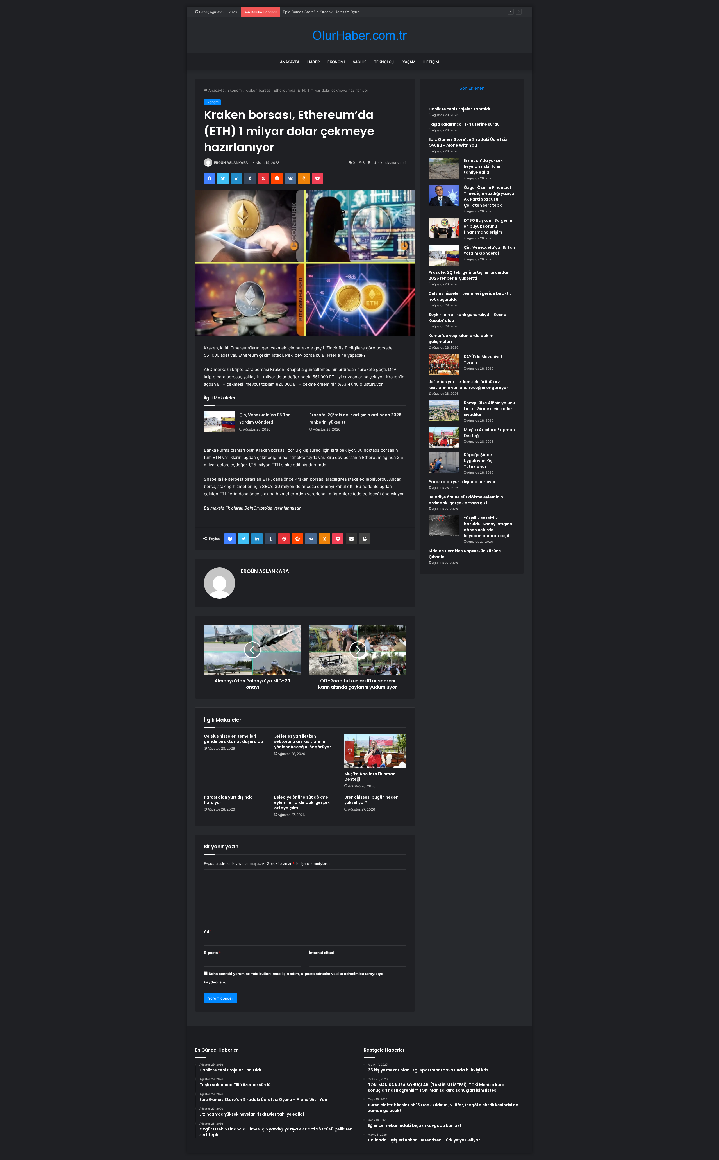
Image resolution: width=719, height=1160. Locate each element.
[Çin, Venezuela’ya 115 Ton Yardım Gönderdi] (219, 421)
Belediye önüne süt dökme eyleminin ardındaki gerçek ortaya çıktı (302, 802)
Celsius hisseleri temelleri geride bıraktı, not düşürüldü (233, 738)
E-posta (212, 952)
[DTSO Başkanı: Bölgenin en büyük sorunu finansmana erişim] (444, 228)
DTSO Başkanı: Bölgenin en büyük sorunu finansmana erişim (488, 226)
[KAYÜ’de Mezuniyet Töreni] (444, 364)
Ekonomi (336, 62)
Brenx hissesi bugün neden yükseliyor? (371, 799)
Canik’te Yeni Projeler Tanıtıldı (459, 109)
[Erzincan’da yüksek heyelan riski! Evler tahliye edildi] (444, 168)
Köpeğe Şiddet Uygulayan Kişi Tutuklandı (479, 460)
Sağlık (359, 62)
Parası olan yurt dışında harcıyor (228, 799)
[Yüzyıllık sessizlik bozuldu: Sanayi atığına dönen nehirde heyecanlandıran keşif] (444, 525)
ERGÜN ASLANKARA (231, 162)
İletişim (431, 62)
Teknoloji (384, 62)
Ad (208, 931)
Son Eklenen (471, 88)
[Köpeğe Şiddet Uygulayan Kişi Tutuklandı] (444, 462)
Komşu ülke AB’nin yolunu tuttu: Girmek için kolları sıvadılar (489, 408)
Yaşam (408, 62)
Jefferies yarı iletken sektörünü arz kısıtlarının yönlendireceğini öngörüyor (302, 741)
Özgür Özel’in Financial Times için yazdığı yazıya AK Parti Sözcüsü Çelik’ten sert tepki (489, 196)
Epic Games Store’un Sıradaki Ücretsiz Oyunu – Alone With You (338, 12)
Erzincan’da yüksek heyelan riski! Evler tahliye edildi (483, 166)
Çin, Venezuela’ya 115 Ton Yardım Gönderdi (489, 250)
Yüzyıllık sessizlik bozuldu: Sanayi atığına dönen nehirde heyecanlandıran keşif (488, 527)
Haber (313, 62)
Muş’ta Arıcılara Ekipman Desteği (369, 776)
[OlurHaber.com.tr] (359, 35)
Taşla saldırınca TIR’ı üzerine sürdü (464, 124)
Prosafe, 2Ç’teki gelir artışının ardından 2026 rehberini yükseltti (469, 275)
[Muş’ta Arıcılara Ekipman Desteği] (375, 751)
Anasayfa (289, 62)
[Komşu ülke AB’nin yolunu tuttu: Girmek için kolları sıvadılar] (444, 410)
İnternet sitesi (321, 952)
